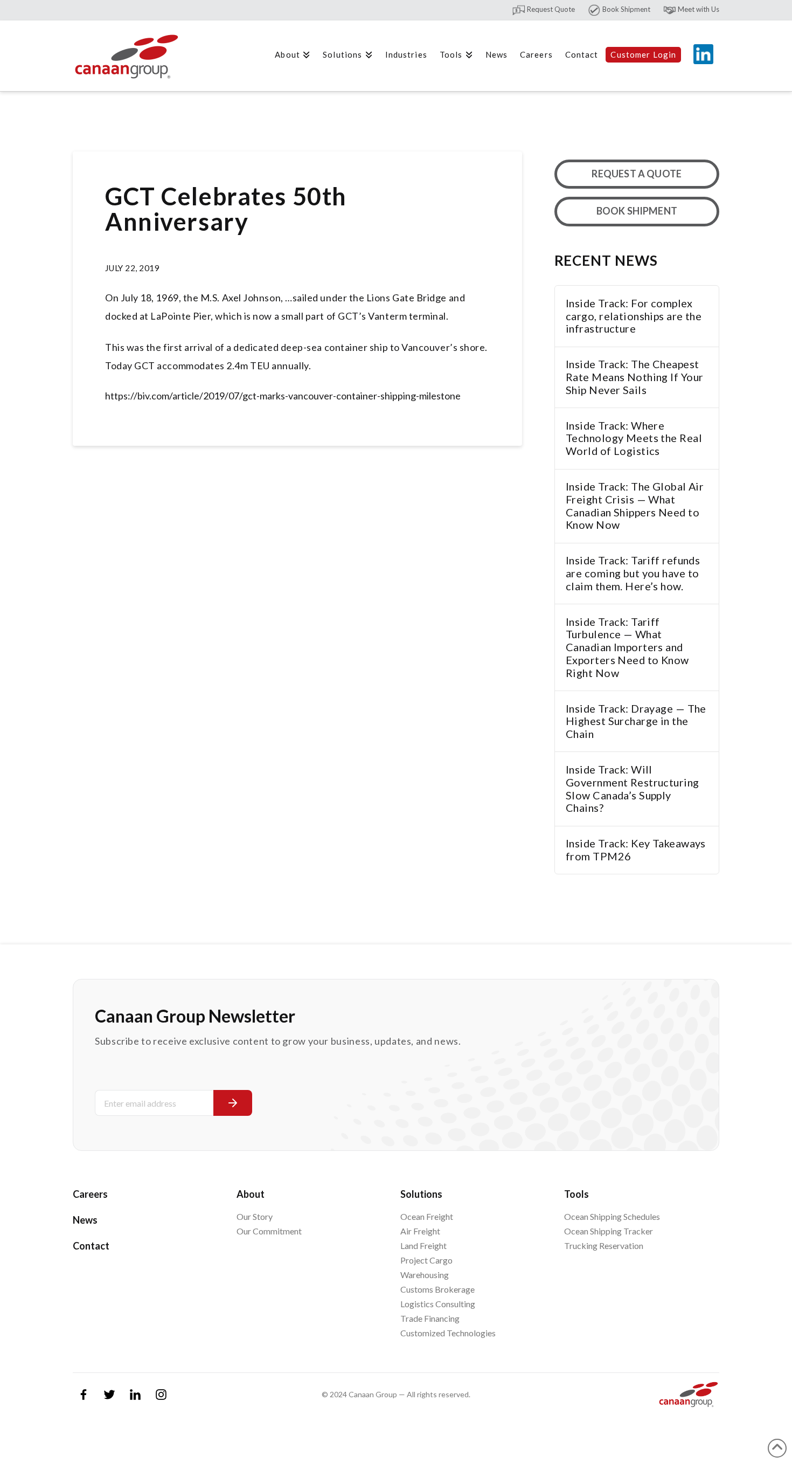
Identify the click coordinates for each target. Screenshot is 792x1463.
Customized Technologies (448, 1333)
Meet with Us (697, 9)
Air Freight (420, 1231)
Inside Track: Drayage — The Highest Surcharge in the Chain (636, 721)
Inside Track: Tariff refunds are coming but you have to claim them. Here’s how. (633, 573)
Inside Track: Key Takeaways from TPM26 (636, 849)
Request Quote (550, 9)
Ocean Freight (426, 1216)
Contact (91, 1246)
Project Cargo (426, 1260)
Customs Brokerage (437, 1289)
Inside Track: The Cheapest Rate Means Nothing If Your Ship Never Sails (634, 377)
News (85, 1220)
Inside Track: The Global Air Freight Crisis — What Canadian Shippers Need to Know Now (635, 505)
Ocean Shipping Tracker (608, 1231)
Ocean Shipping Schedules (612, 1216)
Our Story (255, 1216)
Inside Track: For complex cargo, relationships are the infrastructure (633, 316)
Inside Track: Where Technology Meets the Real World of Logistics (634, 438)
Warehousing (424, 1274)
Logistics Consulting (437, 1304)
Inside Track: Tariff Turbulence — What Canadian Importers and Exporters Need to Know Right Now (627, 647)
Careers (90, 1194)
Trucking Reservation (603, 1245)
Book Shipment (625, 9)
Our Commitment (269, 1231)
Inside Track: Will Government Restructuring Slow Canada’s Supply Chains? (632, 788)
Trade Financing (430, 1318)
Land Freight (423, 1245)
